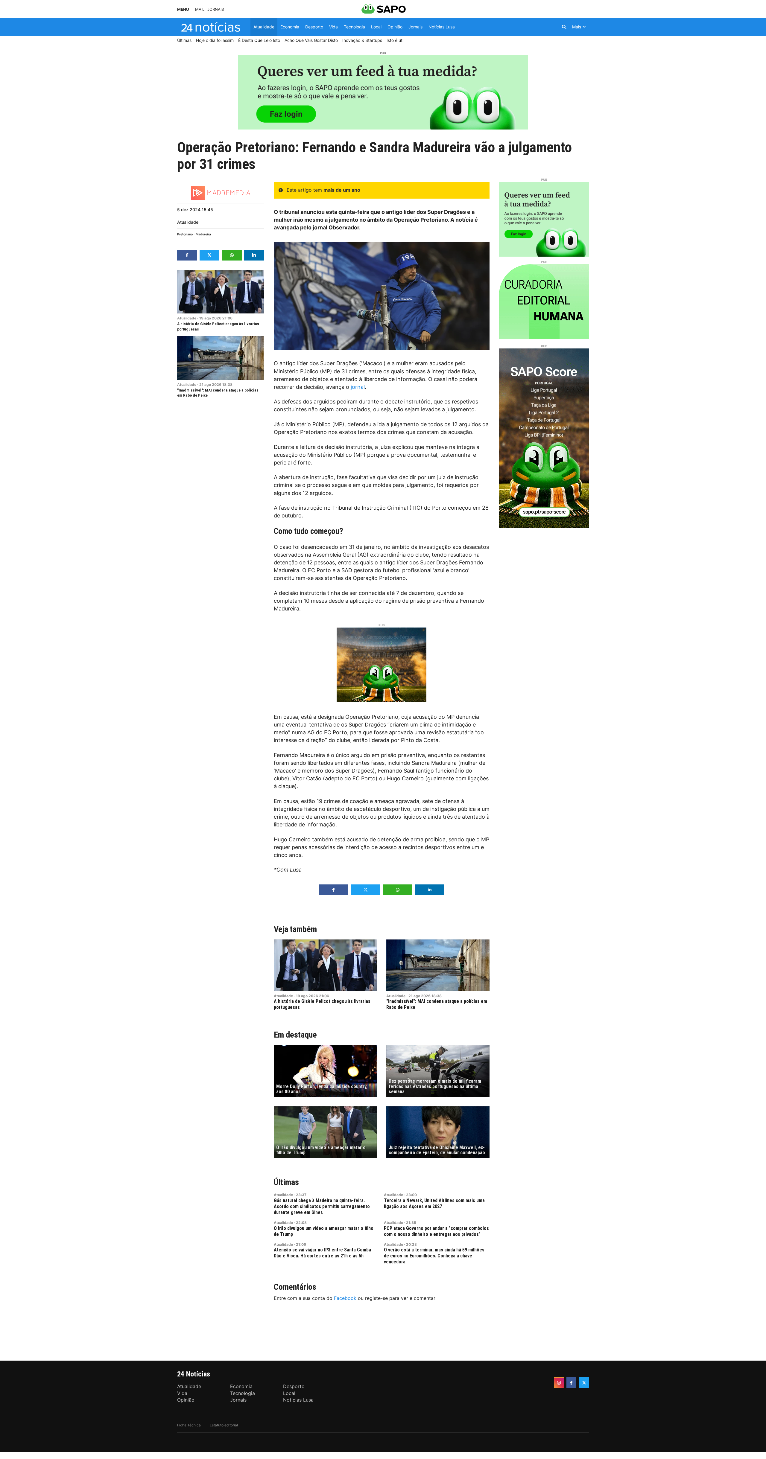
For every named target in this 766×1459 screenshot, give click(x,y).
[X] (584, 1382)
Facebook (345, 1298)
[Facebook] (571, 1382)
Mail (199, 9)
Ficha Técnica (189, 1425)
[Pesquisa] (564, 27)
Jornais (215, 9)
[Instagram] (559, 1382)
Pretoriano (185, 234)
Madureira (203, 234)
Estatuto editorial (224, 1425)
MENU (183, 9)
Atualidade (187, 222)
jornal (358, 387)
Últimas (286, 1182)
